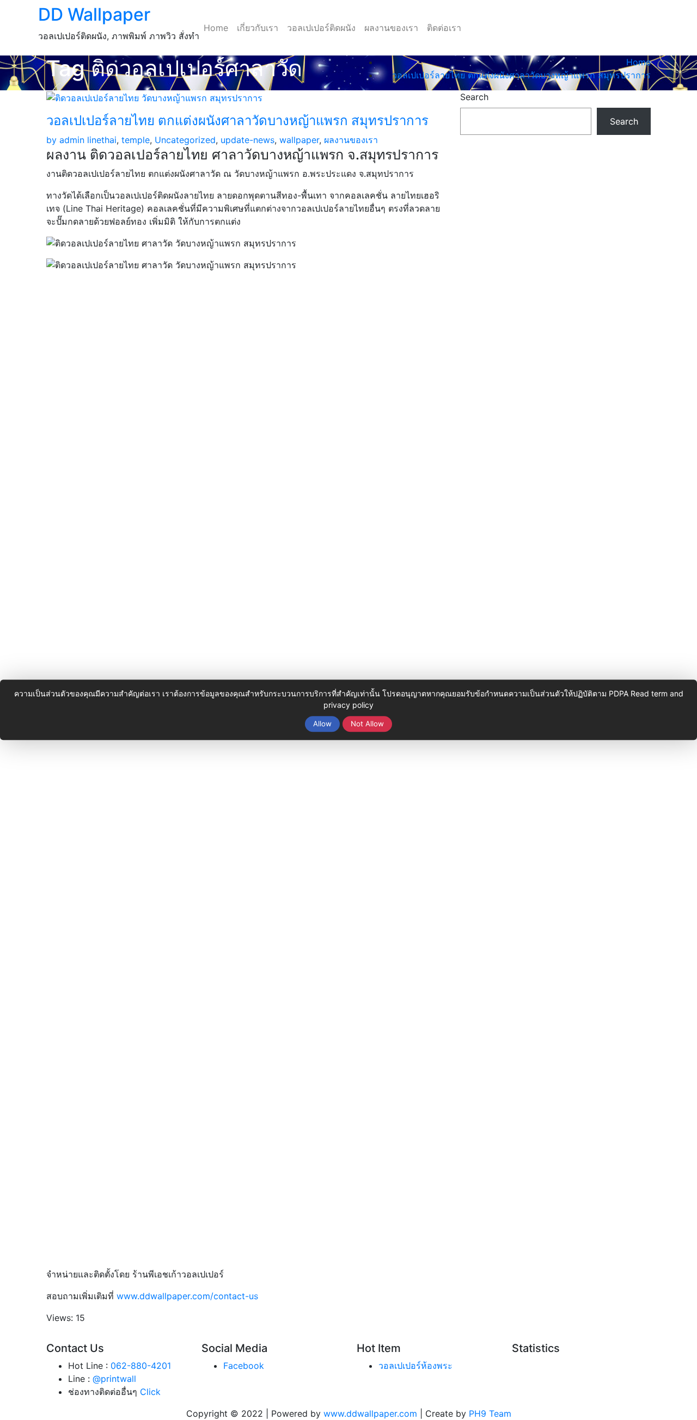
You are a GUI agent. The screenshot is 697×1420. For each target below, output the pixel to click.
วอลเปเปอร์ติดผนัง (321, 27)
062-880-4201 (141, 1365)
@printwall (114, 1378)
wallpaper (299, 139)
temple (135, 139)
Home (216, 27)
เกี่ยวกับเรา (257, 27)
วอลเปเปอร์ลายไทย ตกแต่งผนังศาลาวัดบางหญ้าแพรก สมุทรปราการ (521, 75)
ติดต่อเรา (444, 27)
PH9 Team (490, 1413)
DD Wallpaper (94, 14)
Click (150, 1391)
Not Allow (367, 723)
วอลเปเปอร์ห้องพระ (415, 1365)
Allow (322, 723)
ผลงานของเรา (391, 27)
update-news (247, 139)
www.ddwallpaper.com (370, 1413)
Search (474, 96)
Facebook (243, 1365)
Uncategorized (185, 139)
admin (65, 139)
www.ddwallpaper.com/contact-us (187, 1296)
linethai (102, 139)
